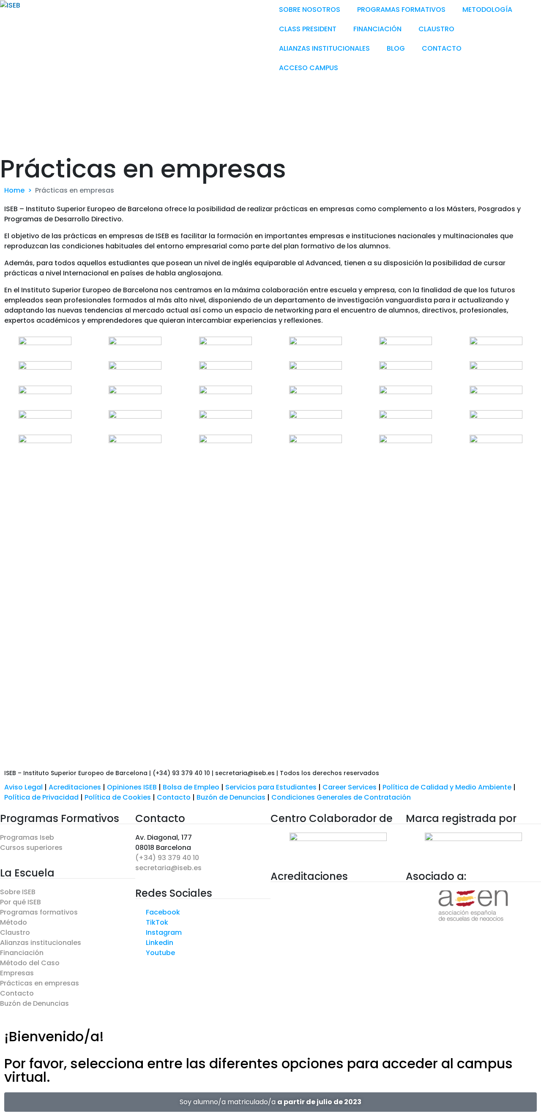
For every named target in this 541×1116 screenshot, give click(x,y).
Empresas (17, 973)
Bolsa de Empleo (191, 787)
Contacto (174, 797)
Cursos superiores (31, 847)
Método (13, 922)
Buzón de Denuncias (234, 797)
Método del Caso (30, 963)
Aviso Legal (23, 787)
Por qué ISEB (20, 902)
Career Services (349, 787)
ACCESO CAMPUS (308, 68)
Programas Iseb (27, 837)
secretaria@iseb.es (168, 868)
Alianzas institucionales (40, 942)
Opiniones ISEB (132, 787)
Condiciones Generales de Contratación (341, 797)
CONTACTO (442, 48)
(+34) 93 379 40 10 (167, 858)
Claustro (15, 932)
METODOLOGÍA (487, 9)
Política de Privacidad (41, 797)
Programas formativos (39, 912)
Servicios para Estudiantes (271, 787)
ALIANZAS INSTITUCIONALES (324, 48)
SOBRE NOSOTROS (309, 9)
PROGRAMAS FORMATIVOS (401, 9)
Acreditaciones (75, 787)
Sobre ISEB (18, 892)
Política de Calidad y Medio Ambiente (447, 787)
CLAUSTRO (436, 29)
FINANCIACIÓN (377, 29)
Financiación (22, 953)
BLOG (396, 48)
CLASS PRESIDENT (307, 29)
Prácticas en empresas (39, 983)
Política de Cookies (118, 797)
